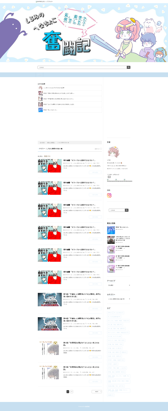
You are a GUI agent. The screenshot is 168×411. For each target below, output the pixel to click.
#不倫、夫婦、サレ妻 (114, 348)
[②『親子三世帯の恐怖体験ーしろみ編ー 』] (111, 259)
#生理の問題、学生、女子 (88, 347)
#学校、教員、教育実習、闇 (116, 372)
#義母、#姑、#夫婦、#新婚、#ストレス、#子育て (117, 390)
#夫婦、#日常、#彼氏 (114, 356)
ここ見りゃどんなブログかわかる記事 (53, 87)
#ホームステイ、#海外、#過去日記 (118, 332)
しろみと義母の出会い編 (78, 163)
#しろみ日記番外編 (114, 316)
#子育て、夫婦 (112, 364)
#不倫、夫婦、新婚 (114, 352)
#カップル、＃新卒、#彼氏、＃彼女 (118, 320)
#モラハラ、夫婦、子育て (94, 163)
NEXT (96, 391)
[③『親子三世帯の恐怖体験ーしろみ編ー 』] (111, 249)
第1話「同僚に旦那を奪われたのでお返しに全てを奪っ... (58, 93)
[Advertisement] (118, 108)
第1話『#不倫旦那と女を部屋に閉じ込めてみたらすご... (58, 99)
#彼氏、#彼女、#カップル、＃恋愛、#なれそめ (118, 376)
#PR (110, 312)
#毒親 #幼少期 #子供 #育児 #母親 (118, 381)
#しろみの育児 (118, 312)
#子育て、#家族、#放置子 (116, 360)
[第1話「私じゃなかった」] (111, 230)
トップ (39, 74)
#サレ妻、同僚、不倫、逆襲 (116, 328)
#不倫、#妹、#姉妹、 (115, 344)
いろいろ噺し (76, 347)
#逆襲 (110, 395)
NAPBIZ (87, 406)
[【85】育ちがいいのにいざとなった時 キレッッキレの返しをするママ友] (111, 240)
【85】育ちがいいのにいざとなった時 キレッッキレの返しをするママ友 (123, 238)
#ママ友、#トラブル (114, 336)
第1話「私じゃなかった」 (50, 110)
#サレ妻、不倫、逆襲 (92, 299)
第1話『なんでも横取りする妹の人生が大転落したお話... (58, 104)
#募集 (124, 352)
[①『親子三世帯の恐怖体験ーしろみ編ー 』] (111, 269)
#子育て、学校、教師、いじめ (117, 368)
